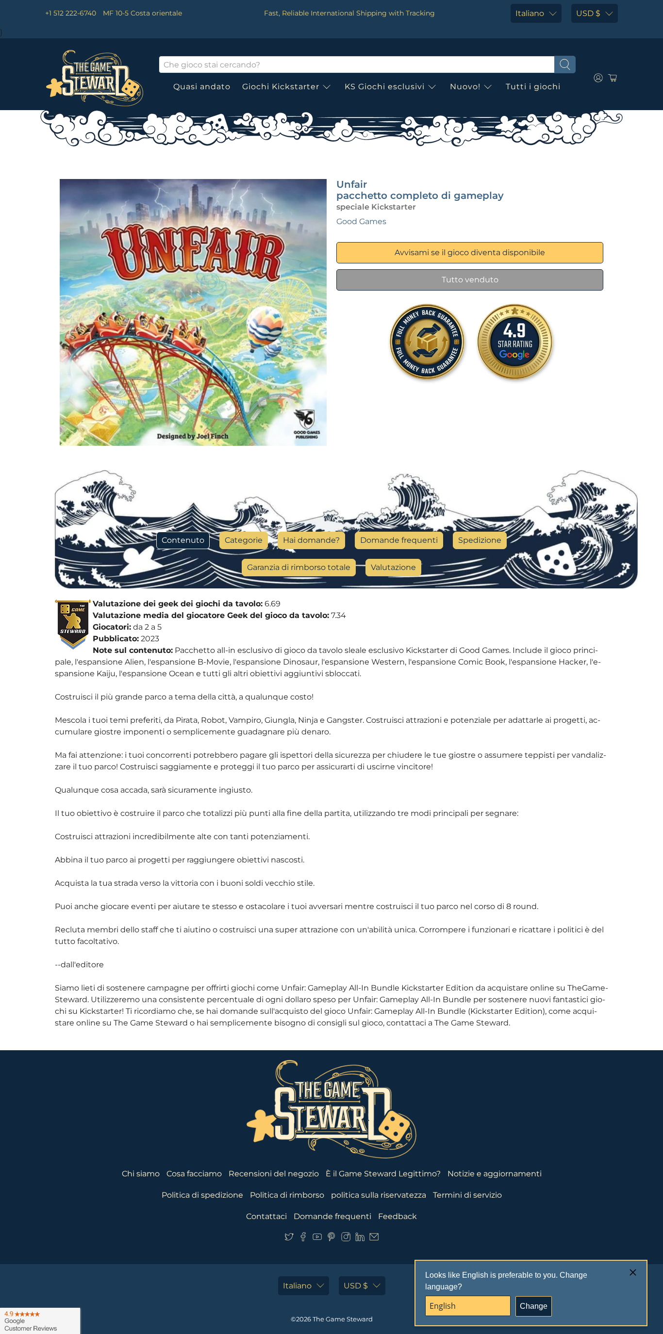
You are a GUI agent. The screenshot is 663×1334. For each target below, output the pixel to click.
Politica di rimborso (287, 1195)
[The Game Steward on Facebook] (303, 1238)
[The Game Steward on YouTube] (317, 1238)
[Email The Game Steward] (374, 1238)
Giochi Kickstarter (280, 86)
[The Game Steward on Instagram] (345, 1238)
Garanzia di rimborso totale (298, 567)
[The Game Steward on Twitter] (289, 1238)
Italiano (529, 13)
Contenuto (183, 540)
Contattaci (266, 1216)
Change (533, 1306)
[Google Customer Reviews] (40, 1321)
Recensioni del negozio (274, 1173)
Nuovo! (465, 86)
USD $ (588, 13)
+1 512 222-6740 (70, 13)
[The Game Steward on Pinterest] (331, 1238)
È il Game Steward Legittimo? (383, 1173)
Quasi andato (202, 86)
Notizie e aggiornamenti (495, 1173)
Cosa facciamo (194, 1173)
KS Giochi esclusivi (385, 86)
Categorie (244, 540)
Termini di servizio (467, 1195)
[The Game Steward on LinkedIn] (360, 1238)
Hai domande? (311, 540)
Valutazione (393, 567)
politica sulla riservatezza (378, 1195)
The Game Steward (343, 1319)
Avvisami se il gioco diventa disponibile (470, 252)
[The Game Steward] (94, 78)
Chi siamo (141, 1173)
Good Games (361, 221)
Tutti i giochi (533, 86)
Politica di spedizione (202, 1195)
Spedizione (479, 540)
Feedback (397, 1216)
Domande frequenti (399, 540)
